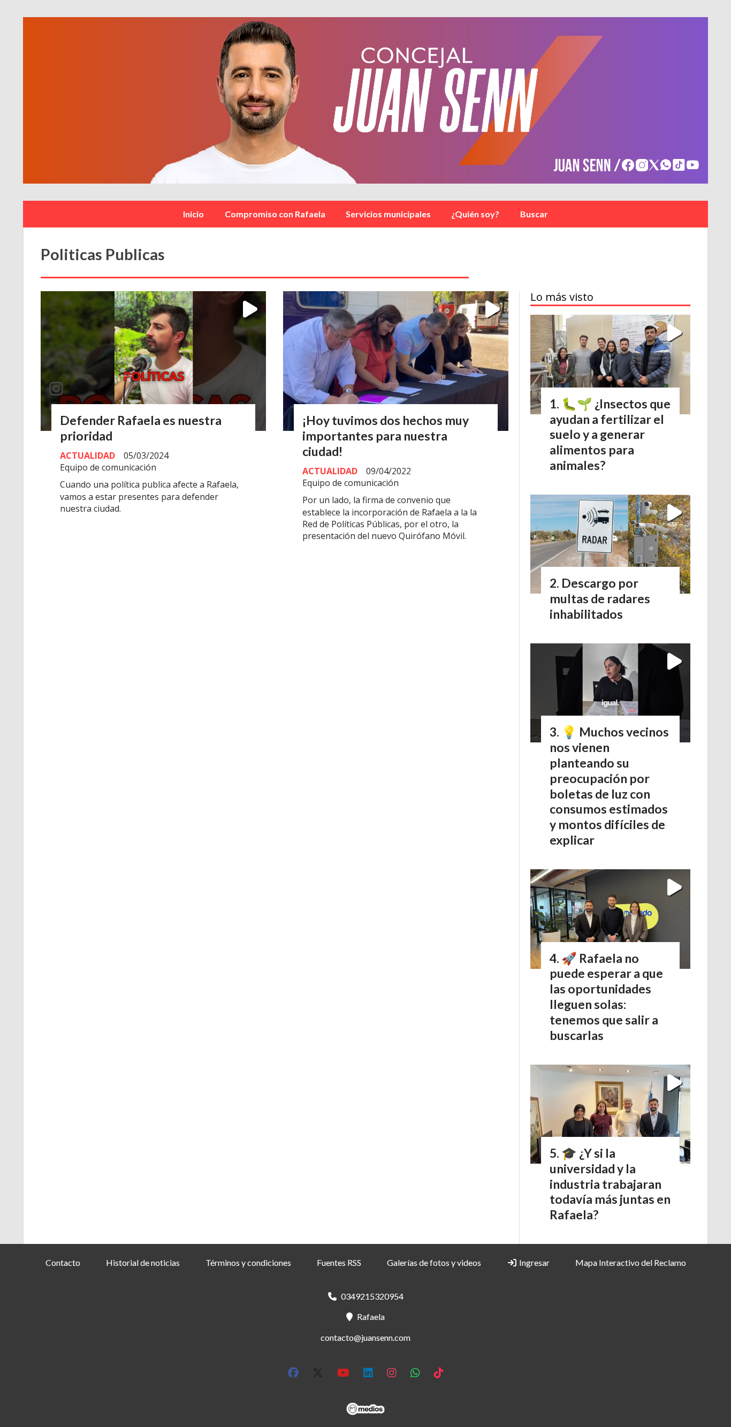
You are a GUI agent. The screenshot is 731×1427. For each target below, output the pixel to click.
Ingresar (533, 1262)
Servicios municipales (388, 214)
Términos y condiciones (248, 1262)
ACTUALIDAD (87, 455)
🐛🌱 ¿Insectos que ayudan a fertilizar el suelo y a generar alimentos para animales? (610, 434)
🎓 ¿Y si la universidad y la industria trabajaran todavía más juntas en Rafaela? (610, 1183)
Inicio (193, 214)
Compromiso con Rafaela (275, 214)
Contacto (62, 1262)
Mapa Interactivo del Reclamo (630, 1262)
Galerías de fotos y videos (434, 1262)
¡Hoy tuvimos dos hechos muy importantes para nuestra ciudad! (385, 436)
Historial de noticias (143, 1262)
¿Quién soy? (475, 214)
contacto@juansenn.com (365, 1337)
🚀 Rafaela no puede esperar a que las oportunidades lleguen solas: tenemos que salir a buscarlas (606, 997)
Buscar (534, 214)
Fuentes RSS (339, 1262)
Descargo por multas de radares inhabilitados (600, 598)
